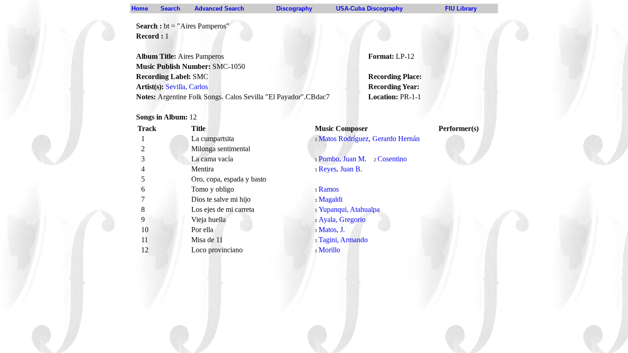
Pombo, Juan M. (342, 159)
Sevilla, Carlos (187, 87)
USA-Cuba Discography (369, 8)
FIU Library (461, 8)
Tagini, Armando (343, 240)
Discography (294, 8)
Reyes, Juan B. (340, 169)
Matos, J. (332, 229)
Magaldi (331, 199)
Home (139, 8)
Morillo (329, 250)
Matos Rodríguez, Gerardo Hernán (369, 138)
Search (170, 8)
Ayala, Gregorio (342, 219)
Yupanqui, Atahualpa (349, 209)
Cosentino (392, 159)
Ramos (329, 189)
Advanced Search (219, 8)
